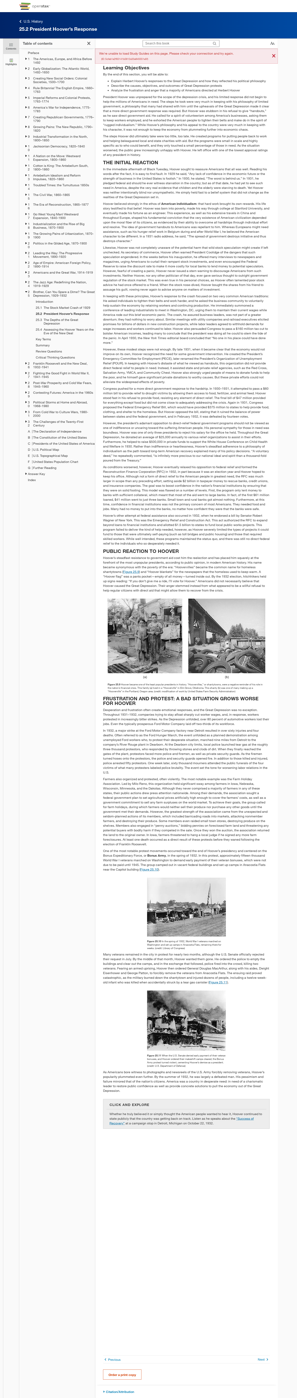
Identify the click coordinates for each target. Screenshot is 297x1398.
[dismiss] (274, 56)
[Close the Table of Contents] (88, 43)
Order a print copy (122, 1375)
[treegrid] (57, 266)
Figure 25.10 (149, 869)
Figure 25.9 (131, 572)
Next (261, 1359)
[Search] (214, 43)
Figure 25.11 (218, 982)
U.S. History (33, 21)
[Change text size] (272, 43)
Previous (114, 1359)
